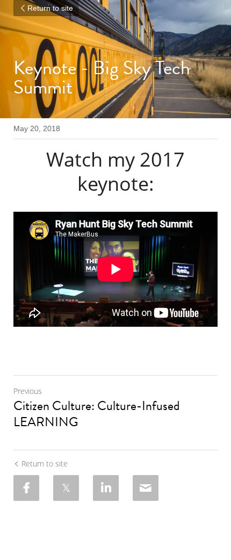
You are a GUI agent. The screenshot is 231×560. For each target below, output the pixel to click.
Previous (27, 391)
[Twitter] (66, 488)
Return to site (50, 8)
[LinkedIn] (106, 488)
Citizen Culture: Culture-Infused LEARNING (96, 414)
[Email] (145, 488)
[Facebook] (26, 488)
